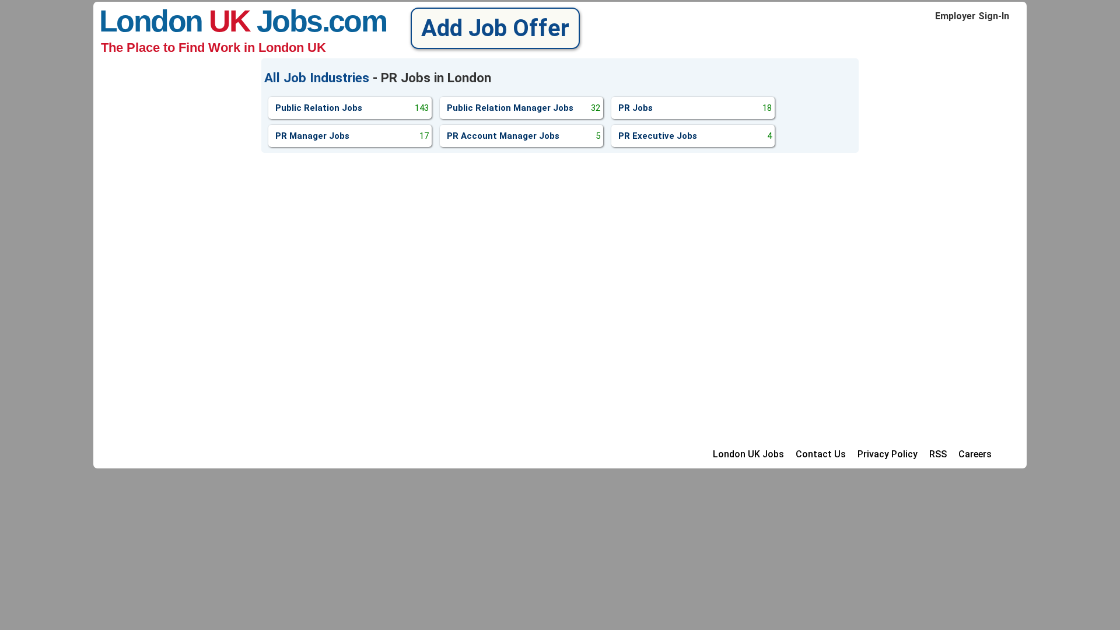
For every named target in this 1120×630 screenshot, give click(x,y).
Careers (975, 454)
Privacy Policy (888, 454)
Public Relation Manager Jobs (523, 108)
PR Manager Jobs (352, 136)
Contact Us (821, 454)
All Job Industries (316, 77)
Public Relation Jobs (352, 108)
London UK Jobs (748, 454)
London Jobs (210, 21)
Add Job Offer (495, 28)
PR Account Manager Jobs (523, 136)
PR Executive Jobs (695, 136)
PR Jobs (695, 108)
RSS (938, 454)
